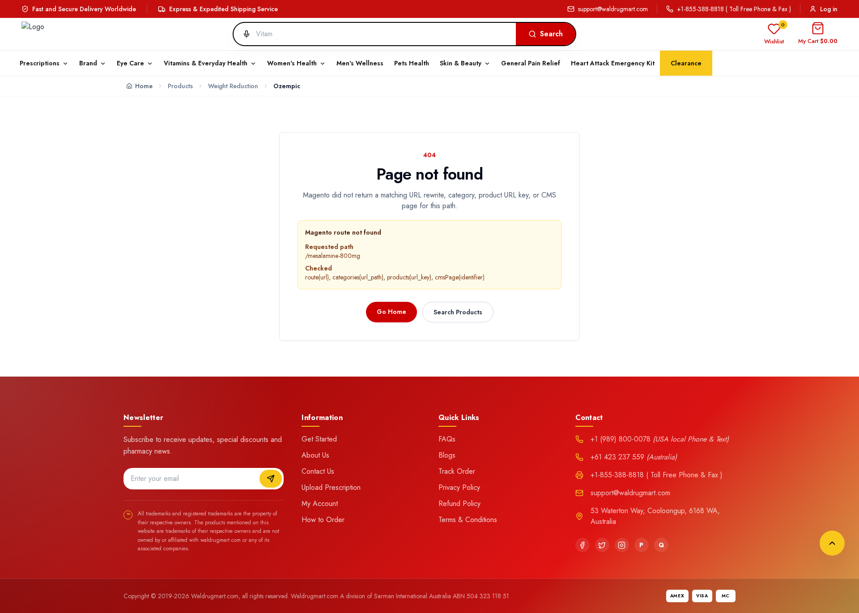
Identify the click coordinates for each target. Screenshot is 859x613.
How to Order (323, 519)
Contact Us (318, 471)
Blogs (446, 455)
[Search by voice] (243, 34)
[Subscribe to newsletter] (270, 479)
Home (144, 85)
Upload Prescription (331, 487)
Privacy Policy (459, 487)
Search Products (458, 312)
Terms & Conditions (467, 519)
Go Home (391, 311)
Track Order (456, 471)
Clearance (686, 63)
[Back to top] (832, 543)
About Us (315, 455)
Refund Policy (459, 503)
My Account (320, 503)
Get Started (319, 439)
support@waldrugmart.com (613, 8)
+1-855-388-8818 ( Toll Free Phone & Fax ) (734, 8)
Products (180, 85)
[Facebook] (582, 545)
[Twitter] (602, 545)
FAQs (446, 439)
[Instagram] (622, 545)
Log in (829, 8)
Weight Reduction (233, 85)
